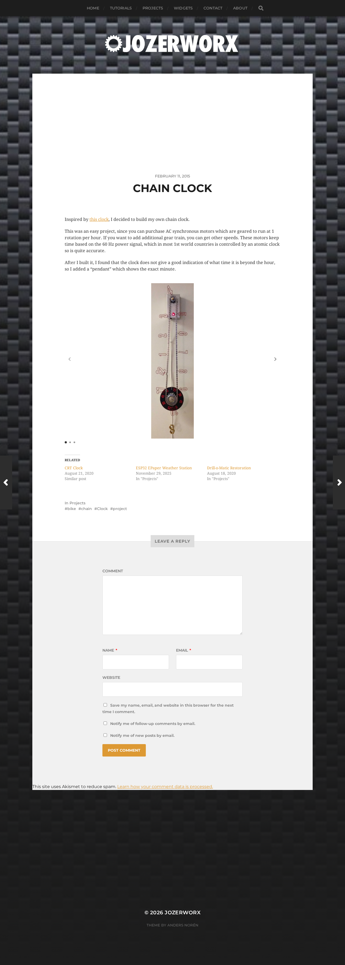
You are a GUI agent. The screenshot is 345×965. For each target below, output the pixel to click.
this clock (99, 219)
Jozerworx (183, 912)
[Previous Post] (6, 482)
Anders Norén (182, 925)
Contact (212, 8)
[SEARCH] (261, 8)
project (120, 508)
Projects (153, 8)
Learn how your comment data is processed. (165, 786)
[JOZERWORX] (172, 43)
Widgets (183, 8)
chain (86, 508)
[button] (275, 359)
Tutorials (121, 8)
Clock (102, 508)
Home (93, 8)
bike (71, 508)
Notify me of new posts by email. (142, 735)
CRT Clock (74, 468)
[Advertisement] (172, 111)
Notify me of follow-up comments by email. (152, 723)
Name (109, 650)
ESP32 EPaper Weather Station (164, 468)
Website (111, 677)
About (240, 8)
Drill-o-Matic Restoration (229, 468)
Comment (112, 571)
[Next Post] (339, 482)
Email (183, 650)
